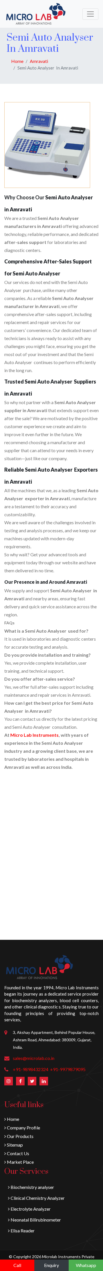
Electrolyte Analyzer (30, 1209)
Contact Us (17, 1153)
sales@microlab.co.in (33, 1058)
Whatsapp (86, 1265)
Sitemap (14, 1144)
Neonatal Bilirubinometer (35, 1219)
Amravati (39, 61)
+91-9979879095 (68, 1069)
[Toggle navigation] (90, 14)
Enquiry (51, 1265)
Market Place (20, 1162)
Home (17, 61)
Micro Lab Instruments (34, 735)
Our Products (19, 1136)
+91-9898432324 (30, 1069)
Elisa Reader (22, 1230)
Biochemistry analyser (32, 1187)
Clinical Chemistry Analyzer (37, 1198)
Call (17, 1265)
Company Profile (23, 1127)
